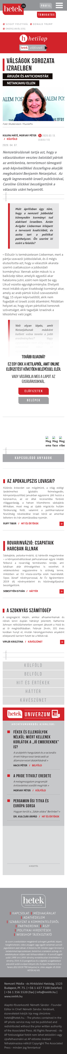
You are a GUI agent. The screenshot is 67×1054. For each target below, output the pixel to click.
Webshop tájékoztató (34, 934)
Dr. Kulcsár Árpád (25, 816)
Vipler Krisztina (13, 641)
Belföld (37, 765)
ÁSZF (46, 926)
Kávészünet (35, 641)
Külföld (12, 138)
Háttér (33, 590)
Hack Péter (20, 765)
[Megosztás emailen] (48, 441)
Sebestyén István (14, 590)
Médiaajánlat (44, 913)
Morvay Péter (27, 135)
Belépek (34, 400)
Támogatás (46, 14)
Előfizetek (34, 391)
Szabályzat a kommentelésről (34, 922)
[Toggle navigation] (59, 6)
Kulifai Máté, (11, 135)
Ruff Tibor (9, 523)
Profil (46, 5)
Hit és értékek (30, 523)
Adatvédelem (34, 917)
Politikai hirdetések (34, 930)
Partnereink (28, 926)
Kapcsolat (20, 913)
